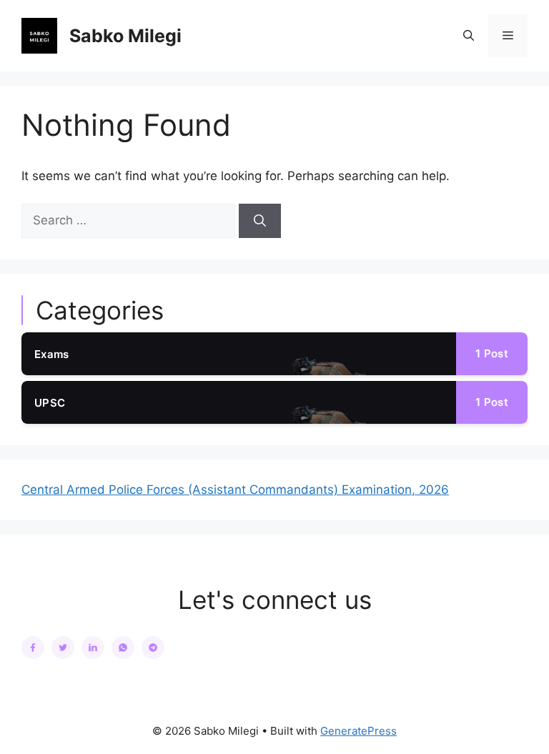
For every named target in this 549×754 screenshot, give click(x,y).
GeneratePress (358, 731)
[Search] (260, 221)
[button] (468, 35)
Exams (51, 354)
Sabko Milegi (125, 35)
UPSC (49, 403)
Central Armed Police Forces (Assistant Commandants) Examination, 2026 (235, 489)
